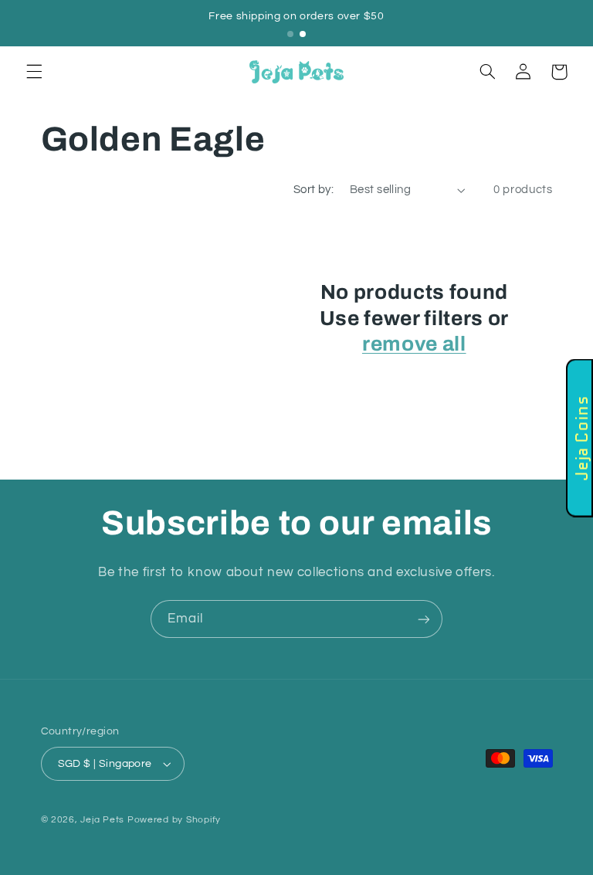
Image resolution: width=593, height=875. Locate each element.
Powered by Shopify (174, 820)
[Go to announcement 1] (290, 34)
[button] (34, 72)
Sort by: (313, 189)
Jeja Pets (102, 820)
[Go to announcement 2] (303, 34)
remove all (414, 344)
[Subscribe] (424, 619)
